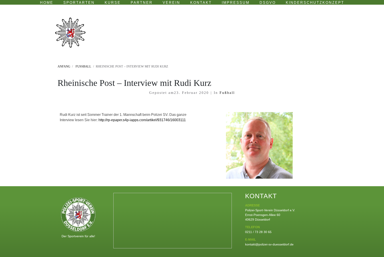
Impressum (236, 2)
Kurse (113, 2)
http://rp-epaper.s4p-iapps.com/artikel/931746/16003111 (142, 120)
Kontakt (201, 2)
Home (46, 2)
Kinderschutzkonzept (315, 2)
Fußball (226, 93)
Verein (171, 2)
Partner (142, 2)
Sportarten (79, 2)
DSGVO (268, 2)
